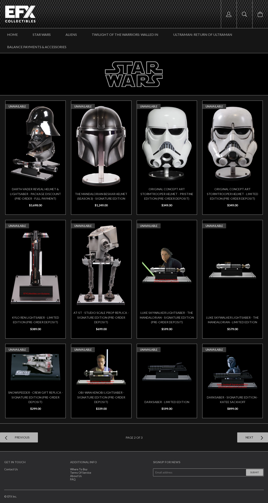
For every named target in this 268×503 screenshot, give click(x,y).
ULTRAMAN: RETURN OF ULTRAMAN (202, 34)
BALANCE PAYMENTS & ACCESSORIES (36, 47)
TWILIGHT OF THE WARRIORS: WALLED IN (125, 34)
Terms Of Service (80, 472)
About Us (76, 476)
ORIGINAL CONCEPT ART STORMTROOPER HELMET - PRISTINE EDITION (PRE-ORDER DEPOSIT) (166, 193)
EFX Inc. (12, 496)
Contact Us (11, 469)
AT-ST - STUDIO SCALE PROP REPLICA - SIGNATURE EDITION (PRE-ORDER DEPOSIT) (101, 317)
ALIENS (71, 34)
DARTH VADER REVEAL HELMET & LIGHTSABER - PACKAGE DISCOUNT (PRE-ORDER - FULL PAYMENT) (35, 193)
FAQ (73, 479)
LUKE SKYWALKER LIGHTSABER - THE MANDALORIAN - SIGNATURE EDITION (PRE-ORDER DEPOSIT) (167, 317)
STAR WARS (42, 34)
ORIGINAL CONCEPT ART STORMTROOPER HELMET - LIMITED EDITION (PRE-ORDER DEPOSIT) (232, 193)
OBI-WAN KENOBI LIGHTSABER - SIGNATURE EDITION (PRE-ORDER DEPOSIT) (101, 397)
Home (12, 34)
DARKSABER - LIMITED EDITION (166, 402)
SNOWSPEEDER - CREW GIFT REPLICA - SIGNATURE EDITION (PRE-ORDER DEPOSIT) (35, 397)
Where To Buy (79, 469)
